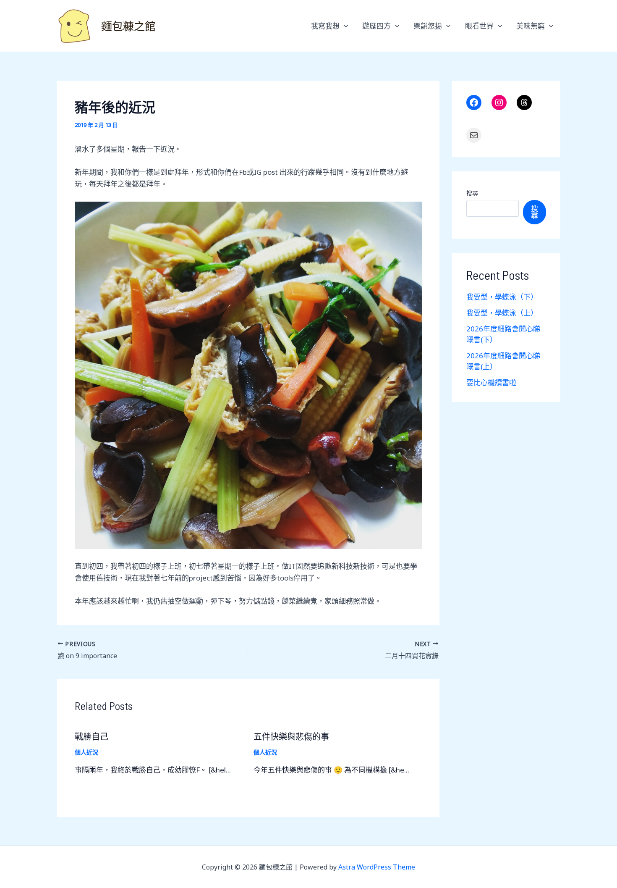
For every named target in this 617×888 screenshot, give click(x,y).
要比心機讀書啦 (491, 382)
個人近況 (86, 752)
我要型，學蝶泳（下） (502, 297)
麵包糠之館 (128, 25)
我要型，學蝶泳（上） (502, 313)
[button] (344, 26)
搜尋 (472, 193)
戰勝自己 (91, 736)
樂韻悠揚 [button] (427, 26)
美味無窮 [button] (530, 26)
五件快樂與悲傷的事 (291, 736)
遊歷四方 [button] (376, 26)
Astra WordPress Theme (376, 867)
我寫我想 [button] (325, 26)
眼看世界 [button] (479, 26)
